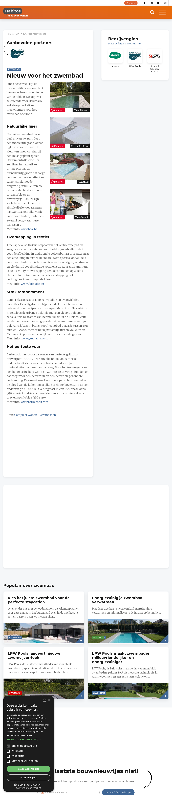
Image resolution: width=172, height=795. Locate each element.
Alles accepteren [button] (28, 769)
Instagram (151, 3)
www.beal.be (29, 229)
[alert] (28, 744)
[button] (28, 739)
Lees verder (26, 734)
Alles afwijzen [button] (28, 777)
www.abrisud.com (32, 283)
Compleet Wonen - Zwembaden (35, 415)
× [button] (49, 700)
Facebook (144, 3)
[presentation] (128, 617)
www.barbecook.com (34, 402)
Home (10, 33)
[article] (17, 55)
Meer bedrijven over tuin (122, 43)
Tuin (17, 33)
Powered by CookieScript (28, 788)
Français (131, 3)
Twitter (158, 3)
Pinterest (165, 3)
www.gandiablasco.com (36, 338)
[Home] (15, 12)
